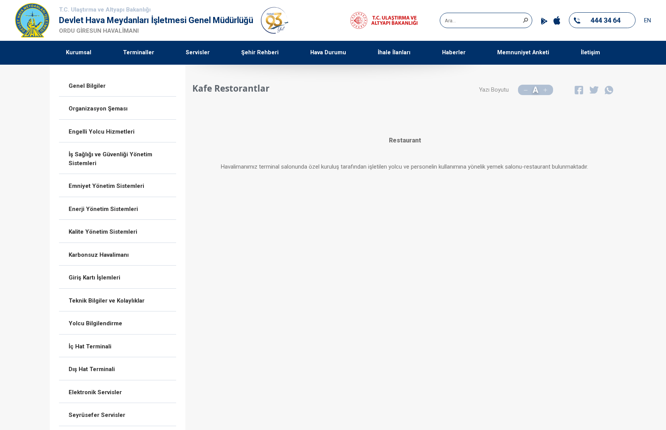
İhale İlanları (394, 52)
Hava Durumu (328, 52)
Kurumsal (78, 52)
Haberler (454, 52)
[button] (525, 19)
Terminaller (138, 52)
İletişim (590, 52)
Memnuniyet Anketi (523, 52)
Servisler (198, 52)
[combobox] (483, 20)
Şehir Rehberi (260, 52)
